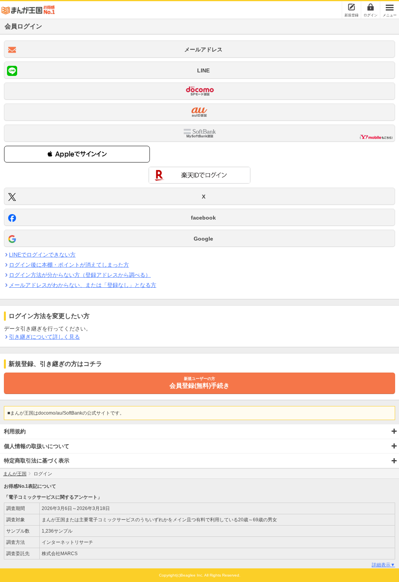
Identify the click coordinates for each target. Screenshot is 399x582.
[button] (77, 154)
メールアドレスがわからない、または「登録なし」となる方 (82, 285)
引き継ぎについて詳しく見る (44, 337)
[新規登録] (351, 7)
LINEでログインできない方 (42, 254)
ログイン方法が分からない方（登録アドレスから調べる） (80, 275)
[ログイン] (370, 7)
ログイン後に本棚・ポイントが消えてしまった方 (69, 265)
